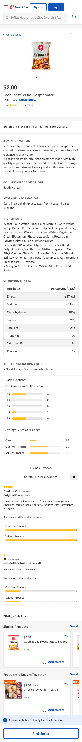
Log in (56, 7)
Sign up (38, 7)
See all (74, 626)
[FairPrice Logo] (19, 7)
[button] (76, 34)
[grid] (41, 650)
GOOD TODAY (27, 99)
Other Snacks (13, 34)
